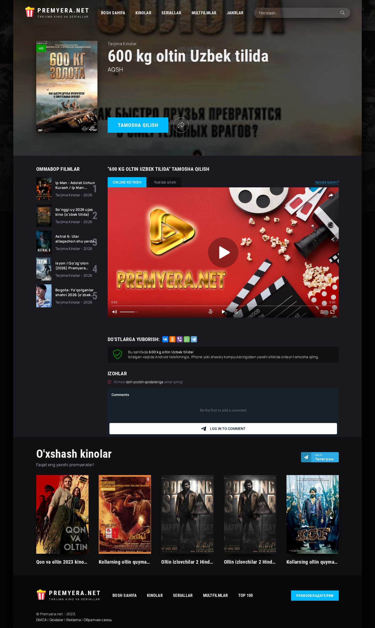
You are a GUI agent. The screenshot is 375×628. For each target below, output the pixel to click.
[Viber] (180, 339)
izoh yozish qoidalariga (145, 381)
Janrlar (235, 12)
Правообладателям (315, 596)
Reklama (73, 619)
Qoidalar (56, 619)
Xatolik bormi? (327, 182)
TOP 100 (245, 595)
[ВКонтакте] (165, 339)
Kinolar (143, 12)
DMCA (41, 619)
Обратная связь (98, 619)
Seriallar (171, 12)
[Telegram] (194, 339)
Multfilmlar (204, 12)
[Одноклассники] (172, 339)
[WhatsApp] (187, 339)
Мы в (324, 457)
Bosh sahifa (113, 12)
